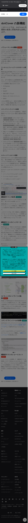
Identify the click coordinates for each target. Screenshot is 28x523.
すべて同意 (14, 271)
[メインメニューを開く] (25, 10)
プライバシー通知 (16, 263)
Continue (23, 5)
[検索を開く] (22, 10)
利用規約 (23, 263)
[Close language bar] (25, 1)
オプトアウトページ (9, 266)
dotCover (4, 10)
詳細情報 (14, 256)
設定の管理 (14, 273)
